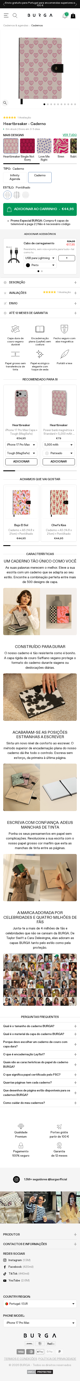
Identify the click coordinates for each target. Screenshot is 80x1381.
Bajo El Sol (21, 525)
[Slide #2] (51, 104)
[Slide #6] (65, 104)
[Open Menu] (6, 15)
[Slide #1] (48, 104)
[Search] (15, 15)
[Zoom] (5, 103)
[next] (76, 4)
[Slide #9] (75, 104)
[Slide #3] (54, 104)
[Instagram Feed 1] (40, 1207)
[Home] (40, 15)
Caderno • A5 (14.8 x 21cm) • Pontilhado (21, 532)
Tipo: (13, 168)
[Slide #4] (58, 104)
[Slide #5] (61, 104)
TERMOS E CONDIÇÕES (20, 1358)
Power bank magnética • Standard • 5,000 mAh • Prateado (58, 432)
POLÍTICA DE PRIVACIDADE (57, 1358)
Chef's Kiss (58, 525)
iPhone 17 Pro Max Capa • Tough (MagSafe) (21, 432)
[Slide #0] (44, 104)
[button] (17, 117)
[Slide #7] (68, 104)
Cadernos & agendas (15, 25)
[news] (64, 15)
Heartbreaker (21, 425)
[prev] (4, 4)
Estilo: (16, 187)
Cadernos (37, 25)
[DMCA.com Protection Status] (40, 1372)
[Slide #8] (72, 104)
